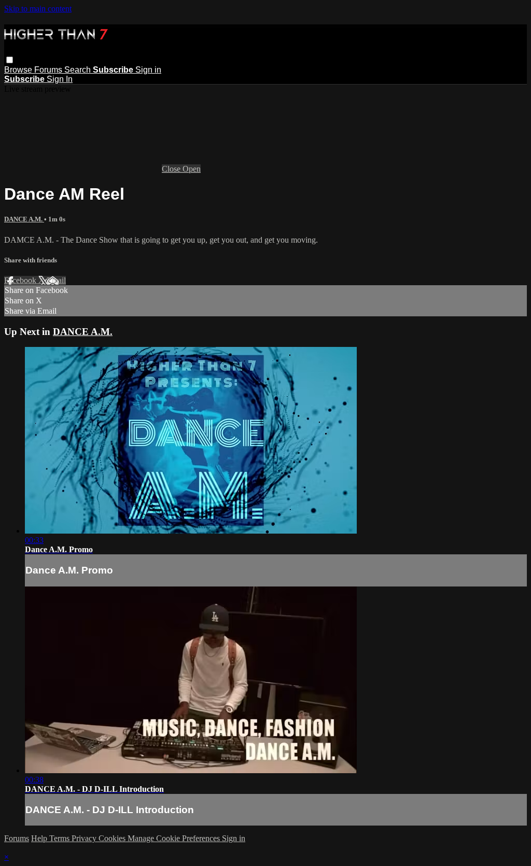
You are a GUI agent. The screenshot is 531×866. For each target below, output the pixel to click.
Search (78, 69)
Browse (19, 69)
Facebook (21, 280)
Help (40, 838)
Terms (60, 838)
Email (56, 280)
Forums (49, 69)
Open (192, 168)
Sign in (148, 69)
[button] (9, 60)
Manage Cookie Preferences (175, 838)
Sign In (60, 79)
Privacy (85, 838)
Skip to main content (38, 8)
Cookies (113, 838)
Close (172, 168)
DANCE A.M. (24, 219)
